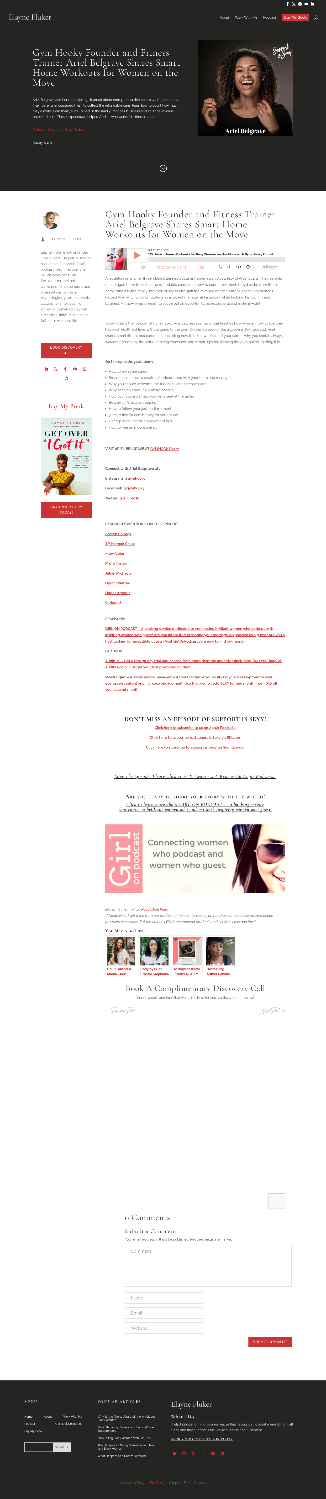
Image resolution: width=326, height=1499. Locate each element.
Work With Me (72, 1416)
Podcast (39, 129)
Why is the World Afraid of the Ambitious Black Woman (126, 1418)
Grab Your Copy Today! (66, 510)
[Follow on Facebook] (65, 369)
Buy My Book (33, 1431)
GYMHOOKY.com (164, 449)
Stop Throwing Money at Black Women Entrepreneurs (126, 1429)
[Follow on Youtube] (75, 369)
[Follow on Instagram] (84, 369)
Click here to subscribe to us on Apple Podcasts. (195, 728)
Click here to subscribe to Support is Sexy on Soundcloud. (195, 747)
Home (28, 1416)
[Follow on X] (56, 369)
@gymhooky (135, 478)
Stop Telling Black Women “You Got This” (125, 1438)
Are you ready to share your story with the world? (195, 796)
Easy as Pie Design (152, 1483)
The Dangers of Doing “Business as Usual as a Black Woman (126, 1447)
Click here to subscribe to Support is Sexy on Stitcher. (195, 737)
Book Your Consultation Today (202, 1439)
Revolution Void (154, 909)
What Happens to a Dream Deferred (122, 1456)
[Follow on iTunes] (66, 378)
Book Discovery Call (66, 350)
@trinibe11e (129, 498)
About (48, 1416)
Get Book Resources (68, 1424)
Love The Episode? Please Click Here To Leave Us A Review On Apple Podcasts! (195, 776)
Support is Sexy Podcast (67, 129)
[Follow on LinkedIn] (46, 369)
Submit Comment (270, 1342)
